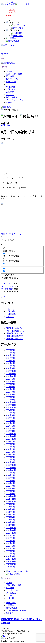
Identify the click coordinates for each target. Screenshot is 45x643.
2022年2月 (10, 491)
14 (12, 286)
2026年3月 (10, 363)
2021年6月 (10, 512)
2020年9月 (10, 535)
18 (5, 289)
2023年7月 (10, 447)
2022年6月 (10, 481)
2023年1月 (10, 462)
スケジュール (12, 79)
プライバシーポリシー (16, 100)
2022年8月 (10, 475)
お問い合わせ (12, 97)
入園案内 (10, 92)
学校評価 (10, 102)
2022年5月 (10, 483)
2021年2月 (10, 522)
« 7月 (3, 297)
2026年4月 (10, 361)
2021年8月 (10, 507)
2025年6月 (10, 387)
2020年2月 (10, 554)
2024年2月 (10, 428)
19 (7, 289)
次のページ (17, 234)
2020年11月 (11, 530)
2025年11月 (11, 374)
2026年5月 (10, 358)
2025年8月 (10, 381)
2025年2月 (10, 397)
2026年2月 (10, 366)
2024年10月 (11, 408)
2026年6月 (10, 355)
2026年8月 (10, 350)
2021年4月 (10, 517)
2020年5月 (10, 546)
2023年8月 (10, 444)
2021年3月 (10, 520)
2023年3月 (10, 457)
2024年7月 (10, 415)
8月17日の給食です (14, 339)
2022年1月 (10, 494)
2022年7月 (10, 478)
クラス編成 (11, 82)
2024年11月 (11, 405)
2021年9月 (10, 504)
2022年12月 (11, 465)
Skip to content (7, 2)
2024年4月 (10, 423)
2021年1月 (10, 525)
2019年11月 (11, 561)
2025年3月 (10, 394)
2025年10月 (11, 376)
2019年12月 (11, 559)
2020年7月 (10, 541)
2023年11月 (11, 436)
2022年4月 (10, 486)
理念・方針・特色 (14, 74)
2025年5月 (10, 389)
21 (12, 289)
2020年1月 (10, 556)
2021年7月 (10, 509)
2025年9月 (10, 379)
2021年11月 (11, 499)
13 (10, 286)
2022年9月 (10, 473)
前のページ (6, 234)
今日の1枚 (10, 87)
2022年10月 (11, 470)
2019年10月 (11, 564)
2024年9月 (10, 410)
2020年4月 (10, 548)
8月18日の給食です (14, 336)
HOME (9, 71)
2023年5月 (10, 452)
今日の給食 (11, 89)
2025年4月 (10, 392)
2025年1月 (10, 400)
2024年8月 (10, 413)
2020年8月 (10, 538)
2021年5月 (10, 515)
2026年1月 (10, 368)
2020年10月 (11, 533)
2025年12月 (11, 371)
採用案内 (10, 95)
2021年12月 (11, 496)
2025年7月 (10, 384)
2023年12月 (11, 434)
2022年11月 (11, 468)
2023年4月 (10, 454)
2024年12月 (11, 402)
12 (7, 286)
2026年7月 (10, 353)
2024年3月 (10, 426)
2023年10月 (11, 439)
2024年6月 (10, 418)
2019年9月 (10, 567)
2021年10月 (11, 501)
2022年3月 (10, 488)
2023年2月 (10, 460)
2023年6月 (10, 449)
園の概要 (10, 76)
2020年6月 (10, 543)
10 (2, 286)
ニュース (10, 84)
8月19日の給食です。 (15, 333)
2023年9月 (10, 441)
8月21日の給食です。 (15, 328)
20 (10, 289)
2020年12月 (11, 528)
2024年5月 (10, 421)
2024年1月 (10, 431)
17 (2, 289)
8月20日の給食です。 (15, 331)
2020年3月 (10, 551)
